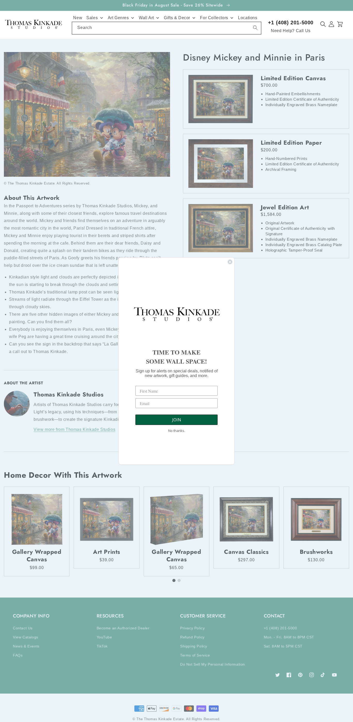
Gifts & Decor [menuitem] (177, 18)
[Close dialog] (230, 261)
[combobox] (166, 28)
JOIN (176, 420)
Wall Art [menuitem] (146, 18)
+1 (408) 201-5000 (290, 22)
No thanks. (176, 430)
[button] (323, 24)
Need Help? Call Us (291, 30)
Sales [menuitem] (92, 18)
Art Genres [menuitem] (118, 18)
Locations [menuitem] (247, 18)
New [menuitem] (77, 18)
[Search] (255, 27)
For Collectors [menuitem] (214, 18)
